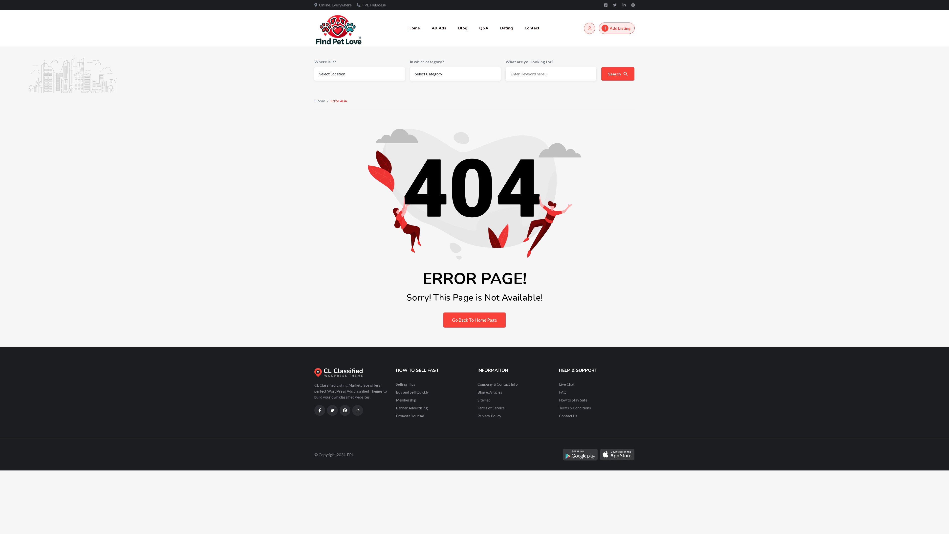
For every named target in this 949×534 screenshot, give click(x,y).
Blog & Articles (489, 392)
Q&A (483, 28)
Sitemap (484, 400)
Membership (406, 400)
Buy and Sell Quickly (412, 392)
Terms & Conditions (575, 408)
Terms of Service (491, 408)
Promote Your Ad (410, 416)
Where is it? (325, 61)
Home (414, 28)
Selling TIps (405, 384)
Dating (506, 28)
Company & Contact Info (497, 384)
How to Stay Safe (573, 400)
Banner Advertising (412, 408)
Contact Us (568, 416)
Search (615, 73)
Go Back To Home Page (474, 320)
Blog (462, 28)
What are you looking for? (530, 61)
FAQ (562, 392)
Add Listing (620, 28)
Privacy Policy (489, 416)
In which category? (427, 61)
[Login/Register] (589, 28)
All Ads (439, 28)
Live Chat (567, 384)
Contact (532, 28)
